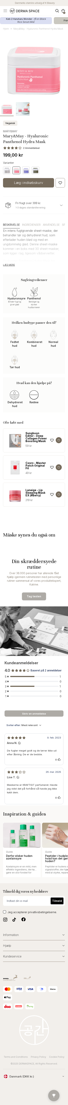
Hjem (6, 28)
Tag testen (34, 596)
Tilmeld (57, 900)
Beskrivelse (11, 224)
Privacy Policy (38, 1056)
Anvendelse (51, 224)
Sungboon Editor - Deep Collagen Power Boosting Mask (36, 437)
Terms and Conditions (16, 1056)
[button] (63, 11)
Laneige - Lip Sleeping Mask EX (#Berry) (35, 493)
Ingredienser (31, 224)
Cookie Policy (56, 1056)
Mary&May (10, 131)
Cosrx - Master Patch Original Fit (36, 466)
